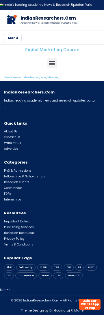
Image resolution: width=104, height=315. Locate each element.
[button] (52, 63)
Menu (13, 37)
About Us (11, 131)
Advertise (11, 149)
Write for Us (12, 143)
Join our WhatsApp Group (90, 304)
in (4, 290)
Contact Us (12, 137)
